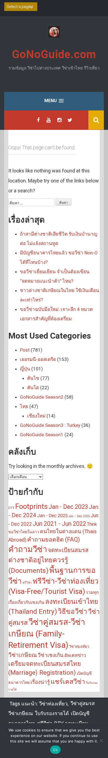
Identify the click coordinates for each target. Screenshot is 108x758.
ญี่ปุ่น (25, 369)
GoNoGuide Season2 (41, 397)
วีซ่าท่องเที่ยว (79, 646)
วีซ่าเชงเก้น (50, 655)
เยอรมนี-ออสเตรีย (38, 359)
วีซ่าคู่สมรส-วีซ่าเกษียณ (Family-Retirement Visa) (46, 633)
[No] (101, 740)
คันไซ (33, 378)
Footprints (31, 506)
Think (92, 524)
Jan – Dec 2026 (79, 516)
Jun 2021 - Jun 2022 (59, 523)
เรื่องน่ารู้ (40, 682)
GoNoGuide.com (54, 54)
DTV (11, 508)
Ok (55, 749)
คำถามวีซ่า (27, 549)
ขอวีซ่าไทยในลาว (23, 532)
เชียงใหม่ (36, 416)
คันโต (33, 387)
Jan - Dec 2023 (68, 506)
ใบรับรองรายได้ (52, 713)
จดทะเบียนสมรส (68, 550)
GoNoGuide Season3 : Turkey (50, 425)
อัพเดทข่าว (75, 655)
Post (25, 350)
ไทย (24, 406)
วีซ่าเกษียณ (22, 655)
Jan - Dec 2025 (52, 515)
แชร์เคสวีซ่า (68, 681)
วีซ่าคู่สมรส (82, 703)
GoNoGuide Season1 (41, 434)
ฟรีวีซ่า (27, 582)
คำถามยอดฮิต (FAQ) (53, 539)
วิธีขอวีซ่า (72, 611)
